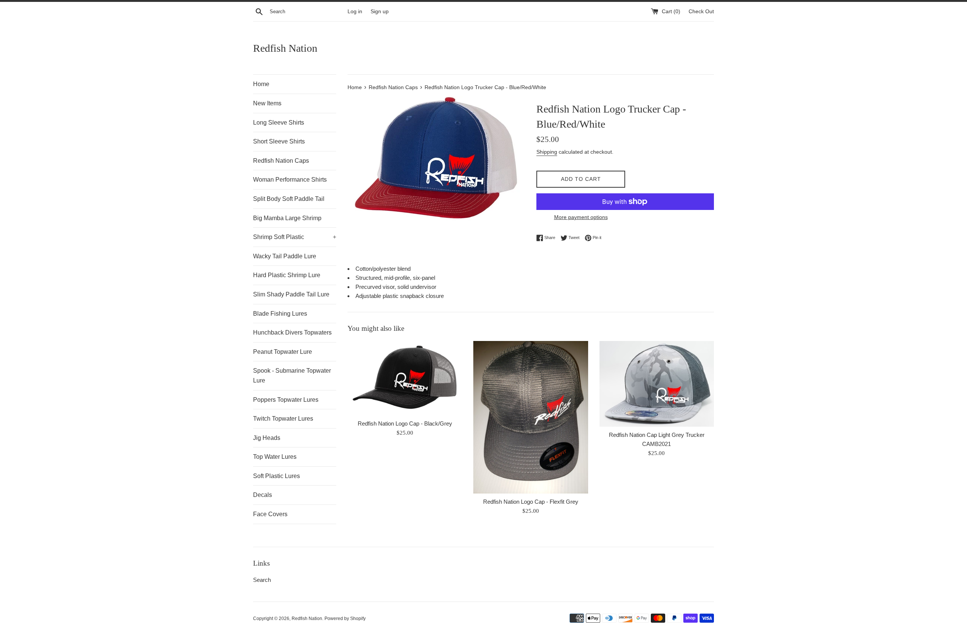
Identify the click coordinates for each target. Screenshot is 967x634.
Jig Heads (266, 438)
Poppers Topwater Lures (285, 399)
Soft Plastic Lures (276, 476)
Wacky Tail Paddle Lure (284, 256)
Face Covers (270, 514)
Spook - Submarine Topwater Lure (292, 375)
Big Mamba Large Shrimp (287, 218)
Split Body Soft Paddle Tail (288, 199)
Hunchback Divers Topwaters (292, 332)
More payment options (581, 217)
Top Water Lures (275, 457)
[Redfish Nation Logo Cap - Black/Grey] (405, 378)
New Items (267, 103)
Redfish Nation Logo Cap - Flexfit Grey (530, 501)
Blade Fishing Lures (280, 313)
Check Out (701, 11)
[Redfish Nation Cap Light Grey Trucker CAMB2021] (656, 384)
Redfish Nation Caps (281, 160)
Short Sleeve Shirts (279, 141)
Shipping (546, 152)
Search (262, 580)
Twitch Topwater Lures (283, 418)
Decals (262, 495)
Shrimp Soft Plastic (294, 237)
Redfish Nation (285, 48)
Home (261, 84)
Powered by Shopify (345, 618)
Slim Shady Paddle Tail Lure (291, 294)
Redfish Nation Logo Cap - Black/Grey (405, 423)
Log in (355, 11)
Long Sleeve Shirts (278, 122)
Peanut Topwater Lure (282, 352)
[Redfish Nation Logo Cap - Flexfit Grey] (530, 417)
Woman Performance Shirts (290, 179)
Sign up (380, 11)
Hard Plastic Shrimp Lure (286, 275)
